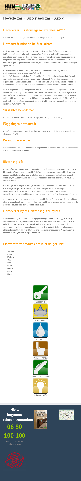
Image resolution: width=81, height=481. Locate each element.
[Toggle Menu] (76, 7)
